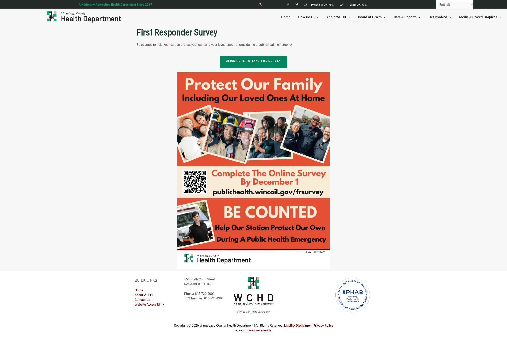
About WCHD (336, 17)
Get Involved (438, 17)
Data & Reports (405, 17)
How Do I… (306, 17)
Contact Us (142, 300)
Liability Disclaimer (297, 325)
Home (285, 17)
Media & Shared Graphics (478, 17)
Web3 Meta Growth (260, 330)
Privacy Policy (323, 325)
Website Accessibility (149, 304)
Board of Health (370, 17)
